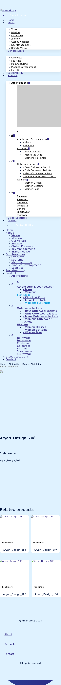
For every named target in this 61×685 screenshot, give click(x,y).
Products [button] (10, 644)
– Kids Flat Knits (34, 297)
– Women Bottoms (35, 329)
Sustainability (15, 270)
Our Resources (15, 254)
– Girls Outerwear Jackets (40, 313)
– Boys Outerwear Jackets (40, 310)
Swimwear (24, 354)
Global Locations (17, 356)
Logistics (17, 267)
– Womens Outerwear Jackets (37, 320)
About (10, 232)
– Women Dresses (34, 327)
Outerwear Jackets (29, 308)
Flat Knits (23, 294)
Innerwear (24, 340)
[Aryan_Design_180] (46, 574)
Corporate (23, 345)
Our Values (18, 240)
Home (10, 230)
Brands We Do (20, 251)
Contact (11, 359)
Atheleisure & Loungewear (35, 286)
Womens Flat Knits (31, 364)
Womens (22, 324)
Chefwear (23, 343)
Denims (22, 348)
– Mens (27, 289)
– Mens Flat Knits (34, 300)
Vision (15, 235)
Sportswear (24, 351)
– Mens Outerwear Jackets (40, 316)
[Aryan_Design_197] (45, 529)
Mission (16, 238)
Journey (16, 243)
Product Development (26, 265)
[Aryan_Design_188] (14, 574)
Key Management (23, 249)
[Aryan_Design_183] (14, 529)
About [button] (8, 634)
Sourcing (17, 259)
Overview (17, 257)
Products (11, 273)
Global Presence (22, 246)
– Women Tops (32, 332)
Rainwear (23, 337)
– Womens (29, 292)
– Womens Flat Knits (36, 302)
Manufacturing (21, 262)
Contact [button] (9, 654)
